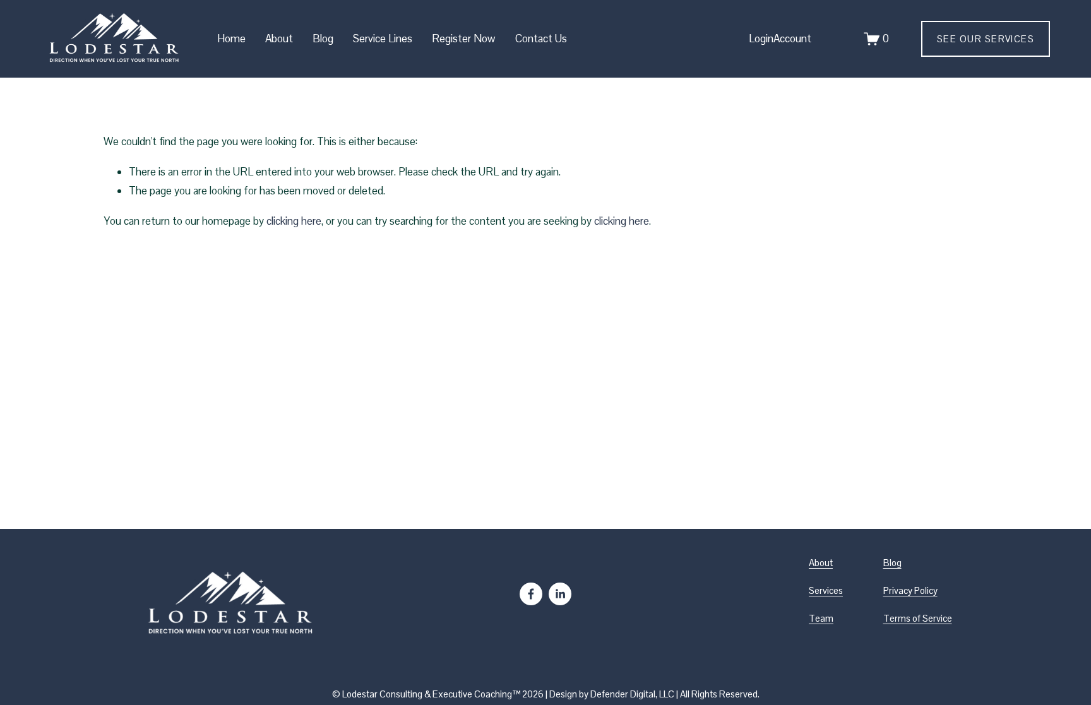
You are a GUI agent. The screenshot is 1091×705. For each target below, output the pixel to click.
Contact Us (541, 38)
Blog (323, 38)
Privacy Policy (910, 590)
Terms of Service (917, 618)
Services (826, 590)
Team (821, 618)
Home (231, 38)
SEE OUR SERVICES (986, 39)
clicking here (293, 221)
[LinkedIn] (560, 594)
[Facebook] (531, 594)
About (821, 563)
